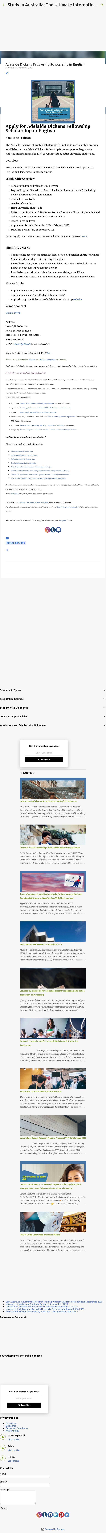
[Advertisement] (53, 22)
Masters (32, 359)
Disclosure (11, 1423)
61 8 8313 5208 (13, 313)
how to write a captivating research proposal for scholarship (42, 425)
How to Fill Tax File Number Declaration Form (40, 1091)
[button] (7, 73)
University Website (21, 343)
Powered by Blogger (54, 1529)
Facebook (22, 502)
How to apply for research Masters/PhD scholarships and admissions (45, 408)
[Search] (102, 5)
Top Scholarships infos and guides (23, 463)
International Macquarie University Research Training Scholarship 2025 (41, 1311)
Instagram (30, 502)
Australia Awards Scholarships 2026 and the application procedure (50, 848)
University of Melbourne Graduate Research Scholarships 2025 (37, 1304)
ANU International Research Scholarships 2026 (41, 944)
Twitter (37, 502)
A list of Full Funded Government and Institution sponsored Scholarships (38, 478)
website (77, 299)
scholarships (16, 543)
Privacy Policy (12, 1431)
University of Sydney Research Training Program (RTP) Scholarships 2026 (53, 1138)
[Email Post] (7, 539)
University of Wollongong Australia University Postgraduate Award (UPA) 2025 (45, 1309)
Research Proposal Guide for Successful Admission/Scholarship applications (47, 429)
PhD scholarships (47, 359)
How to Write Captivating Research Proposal (40, 1235)
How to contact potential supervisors (62, 416)
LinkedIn (44, 502)
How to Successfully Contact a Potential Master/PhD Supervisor (48, 801)
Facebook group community (67, 507)
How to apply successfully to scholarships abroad (38, 412)
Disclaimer (11, 1426)
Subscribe (14, 493)
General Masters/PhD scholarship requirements (37, 403)
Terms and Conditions (17, 1428)
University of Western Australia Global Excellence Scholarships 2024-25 (41, 1306)
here (84, 236)
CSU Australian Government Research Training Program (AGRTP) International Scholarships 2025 (54, 1301)
